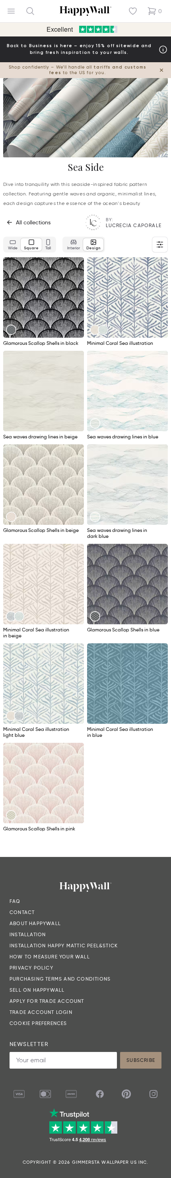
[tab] (13, 244)
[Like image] (75, 266)
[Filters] (160, 244)
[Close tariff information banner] (161, 70)
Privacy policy (31, 968)
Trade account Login (41, 1012)
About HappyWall (35, 923)
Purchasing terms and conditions (60, 979)
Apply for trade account (47, 1001)
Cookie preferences (38, 1023)
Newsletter (29, 1044)
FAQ (15, 901)
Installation (28, 934)
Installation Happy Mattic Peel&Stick (64, 946)
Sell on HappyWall (37, 990)
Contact (22, 912)
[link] (11, 330)
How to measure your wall (50, 957)
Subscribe (140, 1060)
